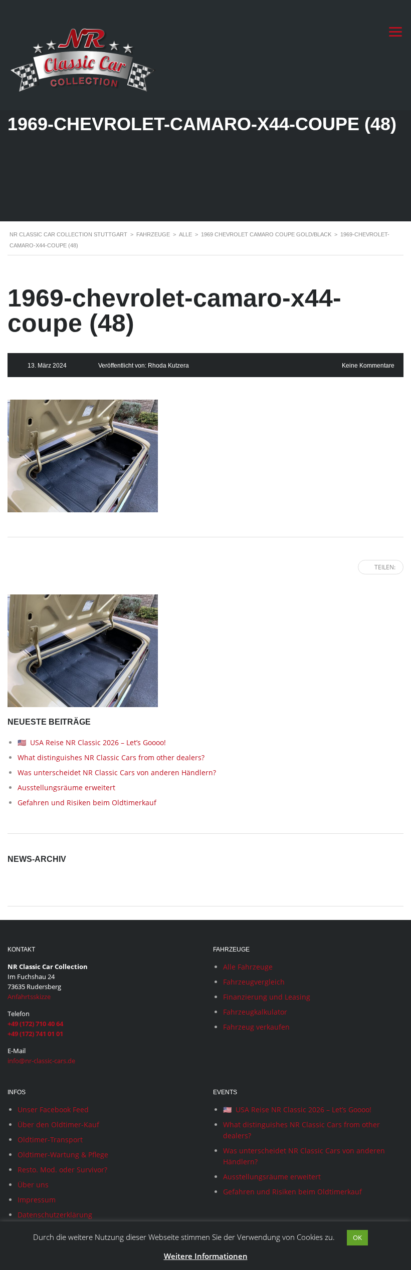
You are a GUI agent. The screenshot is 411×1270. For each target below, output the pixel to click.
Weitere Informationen (206, 1256)
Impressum (37, 1199)
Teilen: (384, 567)
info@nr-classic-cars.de (41, 1060)
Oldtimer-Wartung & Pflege (63, 1154)
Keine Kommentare (368, 365)
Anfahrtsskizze (29, 996)
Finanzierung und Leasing (266, 997)
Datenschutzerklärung (55, 1214)
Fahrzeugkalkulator (255, 1012)
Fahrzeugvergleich (254, 982)
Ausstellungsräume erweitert (66, 787)
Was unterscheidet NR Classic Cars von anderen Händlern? (117, 772)
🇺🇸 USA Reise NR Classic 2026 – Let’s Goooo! (92, 742)
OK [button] (357, 1237)
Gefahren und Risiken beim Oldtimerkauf (87, 802)
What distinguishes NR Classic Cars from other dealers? (111, 757)
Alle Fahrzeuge (248, 967)
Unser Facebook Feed (53, 1109)
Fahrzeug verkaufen (256, 1027)
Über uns (33, 1184)
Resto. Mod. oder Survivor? (62, 1169)
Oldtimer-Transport (50, 1139)
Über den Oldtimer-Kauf (58, 1124)
